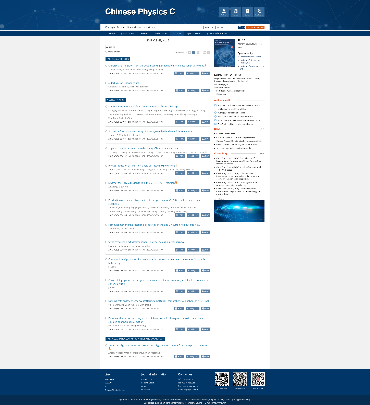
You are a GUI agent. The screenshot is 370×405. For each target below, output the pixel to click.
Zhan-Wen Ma (179, 110)
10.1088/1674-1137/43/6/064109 (147, 291)
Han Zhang (142, 69)
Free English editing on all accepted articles (236, 124)
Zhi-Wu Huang (165, 110)
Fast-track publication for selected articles (235, 116)
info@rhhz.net (219, 402)
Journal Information (217, 33)
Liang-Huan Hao (142, 246)
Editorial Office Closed (225, 133)
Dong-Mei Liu (127, 246)
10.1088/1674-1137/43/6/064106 (147, 232)
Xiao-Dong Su (114, 118)
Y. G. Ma (190, 152)
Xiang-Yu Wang (138, 325)
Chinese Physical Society (250, 56)
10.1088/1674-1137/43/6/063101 (147, 73)
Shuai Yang (173, 169)
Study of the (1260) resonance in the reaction (141, 182)
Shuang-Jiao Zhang (196, 110)
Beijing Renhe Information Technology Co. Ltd (180, 402)
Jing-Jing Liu (114, 246)
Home (112, 33)
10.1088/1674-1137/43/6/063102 (147, 90)
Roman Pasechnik (151, 352)
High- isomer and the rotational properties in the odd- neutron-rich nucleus (154, 224)
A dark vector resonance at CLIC (125, 83)
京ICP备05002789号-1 (242, 399)
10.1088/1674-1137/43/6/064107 (147, 249)
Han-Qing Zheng (143, 304)
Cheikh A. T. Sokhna (158, 207)
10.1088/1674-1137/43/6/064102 (147, 156)
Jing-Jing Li (136, 207)
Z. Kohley (180, 152)
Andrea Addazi (115, 352)
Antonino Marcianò (133, 352)
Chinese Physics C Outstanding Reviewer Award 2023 (238, 141)
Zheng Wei (127, 110)
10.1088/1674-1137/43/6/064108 (147, 270)
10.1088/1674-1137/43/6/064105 (147, 215)
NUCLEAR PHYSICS (116, 99)
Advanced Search (255, 27)
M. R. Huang (147, 152)
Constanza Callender (118, 86)
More (261, 128)
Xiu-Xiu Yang (190, 207)
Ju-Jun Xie (123, 186)
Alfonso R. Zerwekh (139, 86)
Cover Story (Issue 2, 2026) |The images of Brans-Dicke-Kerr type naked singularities (237, 183)
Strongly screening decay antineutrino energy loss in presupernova (146, 242)
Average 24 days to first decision (231, 112)
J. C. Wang (122, 152)
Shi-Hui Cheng (115, 211)
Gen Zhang (124, 207)
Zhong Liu (165, 211)
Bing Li (145, 207)
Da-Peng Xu (192, 114)
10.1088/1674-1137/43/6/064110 (147, 308)
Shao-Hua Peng (115, 114)
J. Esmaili (136, 135)
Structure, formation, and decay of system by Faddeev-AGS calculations (150, 131)
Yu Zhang (181, 114)
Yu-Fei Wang (114, 304)
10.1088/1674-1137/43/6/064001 (147, 121)
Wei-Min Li (129, 114)
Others (144, 386)
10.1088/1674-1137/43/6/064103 (147, 173)
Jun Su (111, 287)
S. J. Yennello (201, 152)
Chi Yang (163, 169)
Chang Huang (150, 110)
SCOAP (108, 382)
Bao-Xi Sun (113, 325)
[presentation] (149, 131)
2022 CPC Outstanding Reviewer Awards (233, 148)
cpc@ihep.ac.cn (191, 389)
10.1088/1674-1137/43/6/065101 (147, 356)
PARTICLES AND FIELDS (118, 59)
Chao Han (138, 110)
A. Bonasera (134, 152)
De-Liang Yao (127, 304)
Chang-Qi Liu (114, 110)
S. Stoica (112, 266)
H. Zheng (158, 152)
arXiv (107, 386)
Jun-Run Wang (156, 114)
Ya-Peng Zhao (114, 69)
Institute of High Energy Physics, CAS (250, 61)
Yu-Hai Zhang (129, 211)
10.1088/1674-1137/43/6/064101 (147, 138)
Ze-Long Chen (127, 228)
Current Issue (160, 33)
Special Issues (194, 33)
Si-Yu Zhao (125, 325)
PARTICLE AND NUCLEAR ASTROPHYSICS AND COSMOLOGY (135, 338)
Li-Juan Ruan (127, 169)
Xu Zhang (113, 186)
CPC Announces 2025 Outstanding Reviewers (235, 137)
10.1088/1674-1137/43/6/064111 (147, 329)
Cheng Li (155, 211)
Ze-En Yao (127, 118)
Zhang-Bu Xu (152, 169)
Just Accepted (127, 33)
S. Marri (112, 135)
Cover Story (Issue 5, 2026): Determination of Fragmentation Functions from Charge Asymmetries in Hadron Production (239, 161)
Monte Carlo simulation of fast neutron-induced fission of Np (143, 106)
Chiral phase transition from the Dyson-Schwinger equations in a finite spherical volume (156, 65)
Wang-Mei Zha (187, 169)
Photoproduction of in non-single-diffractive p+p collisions (141, 165)
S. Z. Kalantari (124, 135)
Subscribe (145, 389)
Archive (177, 33)
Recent (144, 33)
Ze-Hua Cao (114, 169)
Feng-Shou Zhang (179, 211)
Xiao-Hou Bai (141, 114)
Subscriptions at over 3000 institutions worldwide (239, 120)
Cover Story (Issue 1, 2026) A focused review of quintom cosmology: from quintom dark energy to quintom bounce (238, 191)
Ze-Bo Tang (139, 169)
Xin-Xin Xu (113, 207)
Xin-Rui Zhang (176, 207)
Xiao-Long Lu (170, 114)
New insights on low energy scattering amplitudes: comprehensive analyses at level (158, 301)
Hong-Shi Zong (156, 69)
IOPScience (109, 379)
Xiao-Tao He (114, 228)
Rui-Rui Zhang (129, 69)
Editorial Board (147, 382)
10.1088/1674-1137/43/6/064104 (147, 190)
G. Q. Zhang (169, 152)
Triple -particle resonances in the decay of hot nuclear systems (143, 148)
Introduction (146, 379)
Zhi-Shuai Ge (143, 211)
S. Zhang (112, 152)
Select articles (114, 51)
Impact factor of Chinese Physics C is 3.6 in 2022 (133, 27)
